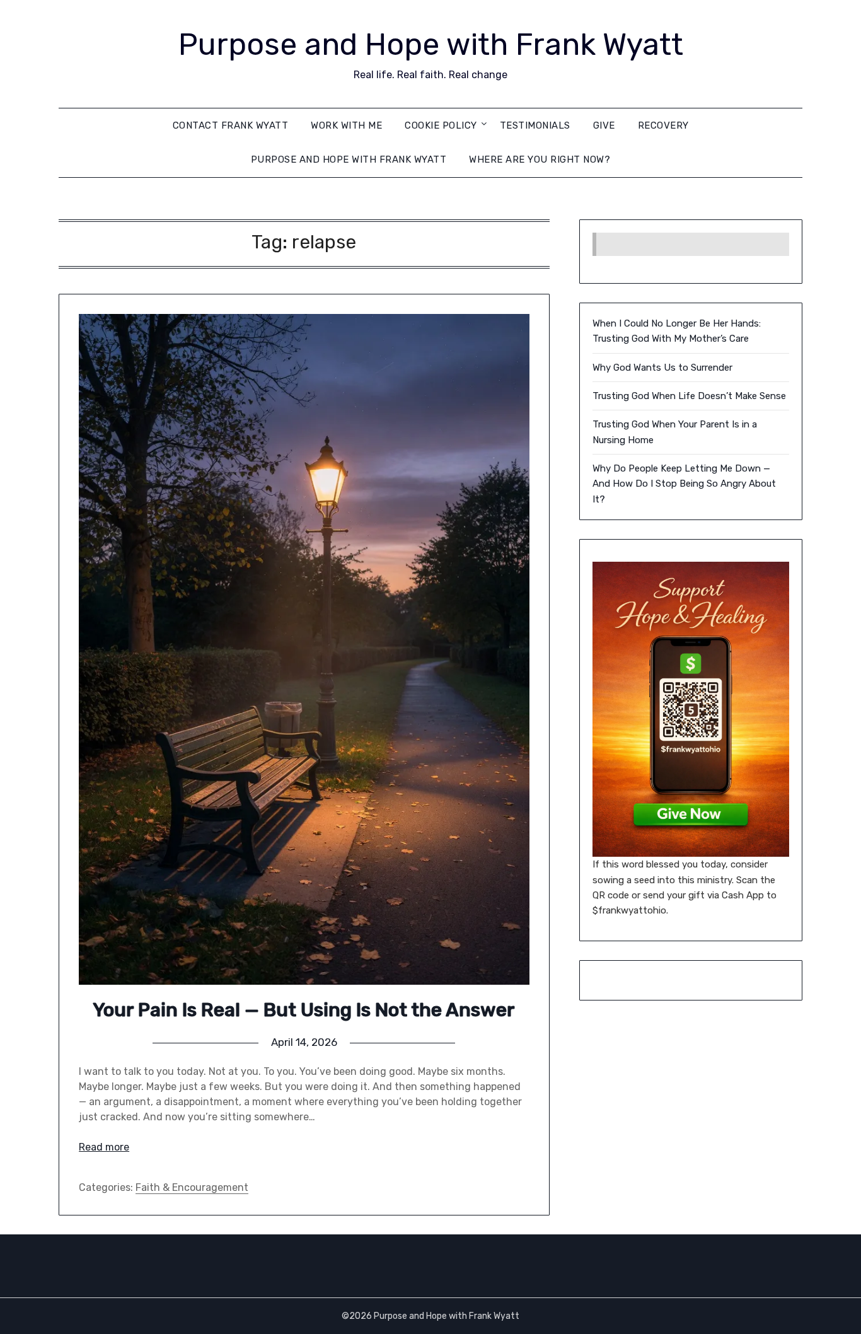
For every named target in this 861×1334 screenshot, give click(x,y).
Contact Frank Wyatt (231, 125)
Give (604, 125)
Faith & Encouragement (192, 1187)
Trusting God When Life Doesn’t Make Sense (689, 396)
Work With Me (346, 125)
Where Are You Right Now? (539, 159)
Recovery (663, 125)
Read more (104, 1147)
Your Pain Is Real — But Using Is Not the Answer (304, 1010)
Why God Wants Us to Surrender (662, 367)
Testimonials (535, 125)
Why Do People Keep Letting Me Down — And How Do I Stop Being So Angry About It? (684, 484)
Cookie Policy (441, 125)
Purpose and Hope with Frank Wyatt (430, 44)
